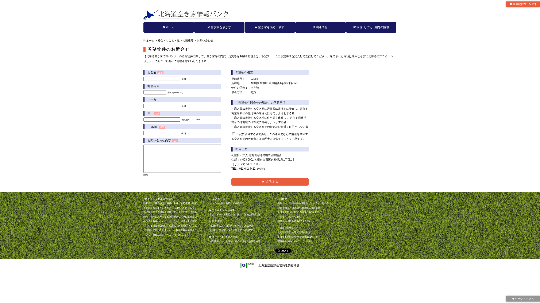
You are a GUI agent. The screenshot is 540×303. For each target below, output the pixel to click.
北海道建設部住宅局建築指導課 (279, 265)
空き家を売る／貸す (271, 27)
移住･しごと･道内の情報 (372, 27)
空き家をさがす (220, 27)
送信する (271, 181)
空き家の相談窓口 (244, 230)
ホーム (170, 27)
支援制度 (249, 225)
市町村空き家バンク (222, 230)
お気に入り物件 (234, 203)
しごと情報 (227, 241)
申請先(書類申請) (251, 214)
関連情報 (321, 27)
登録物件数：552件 (524, 4)
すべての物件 (216, 203)
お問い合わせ (205, 40)
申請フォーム (216, 214)
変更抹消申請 (233, 214)
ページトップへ (524, 298)
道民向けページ (234, 225)
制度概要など (216, 225)
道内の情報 (241, 241)
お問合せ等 (255, 241)
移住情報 (214, 241)
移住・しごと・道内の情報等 (175, 40)
